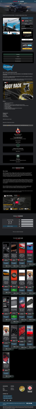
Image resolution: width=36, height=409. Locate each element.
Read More (18, 151)
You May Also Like (18, 58)
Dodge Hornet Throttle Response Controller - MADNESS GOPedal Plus (6, 256)
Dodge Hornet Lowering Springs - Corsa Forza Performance (6, 282)
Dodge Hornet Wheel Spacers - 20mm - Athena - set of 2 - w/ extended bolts (6, 338)
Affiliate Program (5, 390)
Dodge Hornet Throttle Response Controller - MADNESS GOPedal (6, 309)
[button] (18, 24)
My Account (12, 389)
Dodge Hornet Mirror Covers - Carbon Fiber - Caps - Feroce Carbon (22, 309)
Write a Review (10, 226)
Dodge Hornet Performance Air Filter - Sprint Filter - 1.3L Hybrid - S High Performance (22, 283)
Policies (4, 389)
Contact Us (12, 388)
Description (18, 54)
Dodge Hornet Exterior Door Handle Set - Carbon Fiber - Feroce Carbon (22, 256)
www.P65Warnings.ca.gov (24, 125)
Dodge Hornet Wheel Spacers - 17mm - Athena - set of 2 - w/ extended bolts (30, 283)
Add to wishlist (27, 39)
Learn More (29, 45)
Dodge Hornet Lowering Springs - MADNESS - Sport (22, 338)
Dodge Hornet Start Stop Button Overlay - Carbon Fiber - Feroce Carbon (14, 282)
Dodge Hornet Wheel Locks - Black (14, 337)
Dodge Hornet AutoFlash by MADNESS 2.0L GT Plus (30, 309)
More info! (31, 26)
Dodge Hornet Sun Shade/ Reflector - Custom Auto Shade (30, 338)
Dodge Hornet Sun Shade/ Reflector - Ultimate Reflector (29, 255)
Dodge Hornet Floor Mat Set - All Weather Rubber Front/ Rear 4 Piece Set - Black (14, 256)
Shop (3, 388)
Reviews (18, 56)
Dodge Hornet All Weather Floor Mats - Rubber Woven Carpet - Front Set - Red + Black (6, 366)
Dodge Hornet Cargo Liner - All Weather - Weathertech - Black (14, 309)
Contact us (24, 35)
